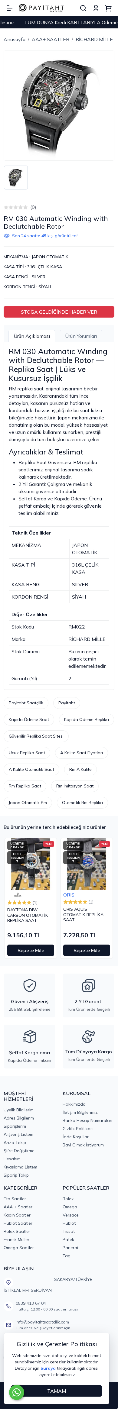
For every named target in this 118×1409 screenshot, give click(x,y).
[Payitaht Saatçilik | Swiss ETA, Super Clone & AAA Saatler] (41, 8)
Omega (70, 1207)
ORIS (68, 894)
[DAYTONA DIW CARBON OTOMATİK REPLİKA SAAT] (31, 864)
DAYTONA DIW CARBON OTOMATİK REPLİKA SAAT (27, 915)
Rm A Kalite (80, 769)
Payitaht (66, 703)
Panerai (70, 1247)
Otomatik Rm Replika (82, 802)
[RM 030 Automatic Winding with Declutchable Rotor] (59, 105)
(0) (33, 207)
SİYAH (44, 286)
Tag (66, 1256)
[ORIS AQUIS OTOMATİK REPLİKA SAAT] (87, 864)
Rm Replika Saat (25, 786)
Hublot (69, 1223)
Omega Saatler (19, 1247)
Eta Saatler (15, 1198)
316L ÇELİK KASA (44, 267)
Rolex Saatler (17, 1231)
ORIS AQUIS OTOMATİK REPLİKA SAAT (83, 915)
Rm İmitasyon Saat (74, 786)
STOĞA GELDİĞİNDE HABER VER (59, 312)
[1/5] (6, 207)
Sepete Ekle (31, 950)
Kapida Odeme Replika (86, 719)
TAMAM (56, 1391)
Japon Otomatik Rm (28, 802)
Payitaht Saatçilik (26, 703)
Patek (68, 1239)
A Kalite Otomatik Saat (31, 769)
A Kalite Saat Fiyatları (81, 752)
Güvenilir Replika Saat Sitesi (36, 736)
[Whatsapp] (16, 1392)
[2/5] (8, 207)
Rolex (68, 1198)
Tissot (69, 1231)
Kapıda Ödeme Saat (29, 719)
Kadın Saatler (17, 1215)
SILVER (38, 277)
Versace (71, 1215)
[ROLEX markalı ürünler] (17, 894)
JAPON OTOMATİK (49, 257)
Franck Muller (16, 1239)
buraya (48, 1368)
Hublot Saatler (18, 1223)
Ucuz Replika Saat (27, 752)
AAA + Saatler (18, 1207)
